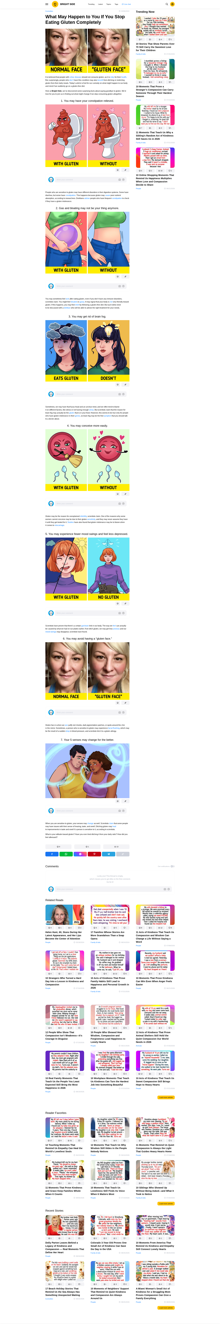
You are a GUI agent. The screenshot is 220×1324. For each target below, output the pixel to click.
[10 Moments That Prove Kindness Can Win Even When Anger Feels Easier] (155, 961)
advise (87, 198)
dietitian (67, 308)
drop (68, 731)
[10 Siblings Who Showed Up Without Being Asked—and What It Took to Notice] (155, 1170)
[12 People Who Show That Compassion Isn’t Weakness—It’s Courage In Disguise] (64, 1015)
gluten (71, 413)
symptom (107, 416)
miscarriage (59, 525)
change (90, 823)
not (111, 302)
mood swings (50, 632)
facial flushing (114, 728)
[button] (58, 846)
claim (111, 823)
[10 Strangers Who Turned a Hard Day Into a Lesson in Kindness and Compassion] (64, 961)
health (123, 77)
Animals (139, 1046)
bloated (74, 302)
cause (107, 195)
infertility (83, 516)
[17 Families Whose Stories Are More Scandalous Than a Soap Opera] (110, 915)
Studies (70, 522)
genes (77, 416)
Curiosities (49, 11)
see (66, 725)
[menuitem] (91, 4)
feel (114, 626)
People (138, 100)
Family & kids (141, 54)
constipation (71, 195)
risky (112, 77)
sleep (91, 410)
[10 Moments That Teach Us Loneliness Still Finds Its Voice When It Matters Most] (110, 1170)
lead (114, 826)
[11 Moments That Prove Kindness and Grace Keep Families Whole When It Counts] (64, 1170)
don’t (71, 80)
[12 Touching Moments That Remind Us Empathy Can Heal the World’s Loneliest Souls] (64, 1128)
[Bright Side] (63, 4)
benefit (100, 80)
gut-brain (85, 626)
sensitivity (91, 519)
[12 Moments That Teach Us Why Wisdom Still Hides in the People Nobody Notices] (110, 1128)
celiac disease (75, 77)
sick (67, 299)
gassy (82, 302)
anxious (116, 629)
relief (77, 305)
